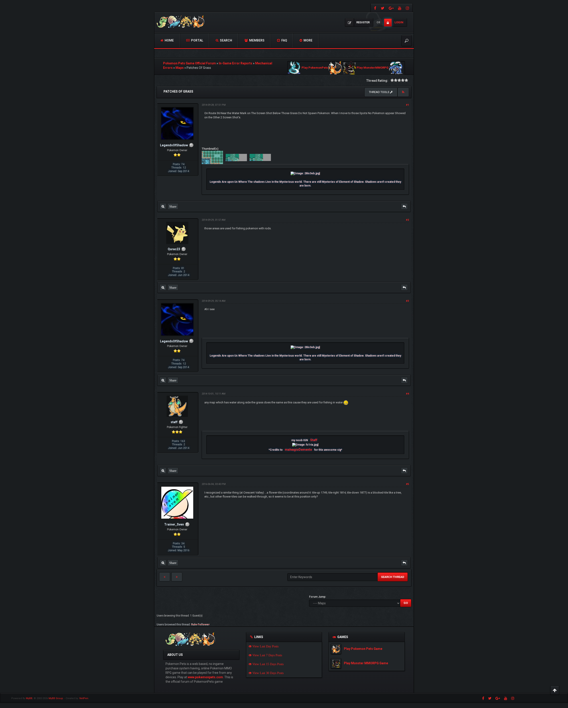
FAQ (284, 40)
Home (169, 40)
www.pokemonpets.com (205, 677)
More (307, 40)
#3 (407, 300)
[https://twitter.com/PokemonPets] (383, 8)
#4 (407, 393)
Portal (196, 40)
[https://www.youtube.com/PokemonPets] (400, 8)
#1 (407, 104)
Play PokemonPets (315, 67)
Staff (313, 440)
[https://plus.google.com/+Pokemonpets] (391, 8)
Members (256, 40)
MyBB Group (56, 698)
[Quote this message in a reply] (404, 206)
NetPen (83, 698)
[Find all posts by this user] (163, 206)
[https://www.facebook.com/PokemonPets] (375, 8)
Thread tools (379, 92)
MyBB (29, 698)
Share (172, 206)
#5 (407, 484)
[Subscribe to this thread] (403, 92)
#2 (407, 219)
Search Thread (392, 577)
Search (225, 40)
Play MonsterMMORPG (372, 67)
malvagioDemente (298, 449)
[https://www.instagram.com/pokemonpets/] (408, 8)
